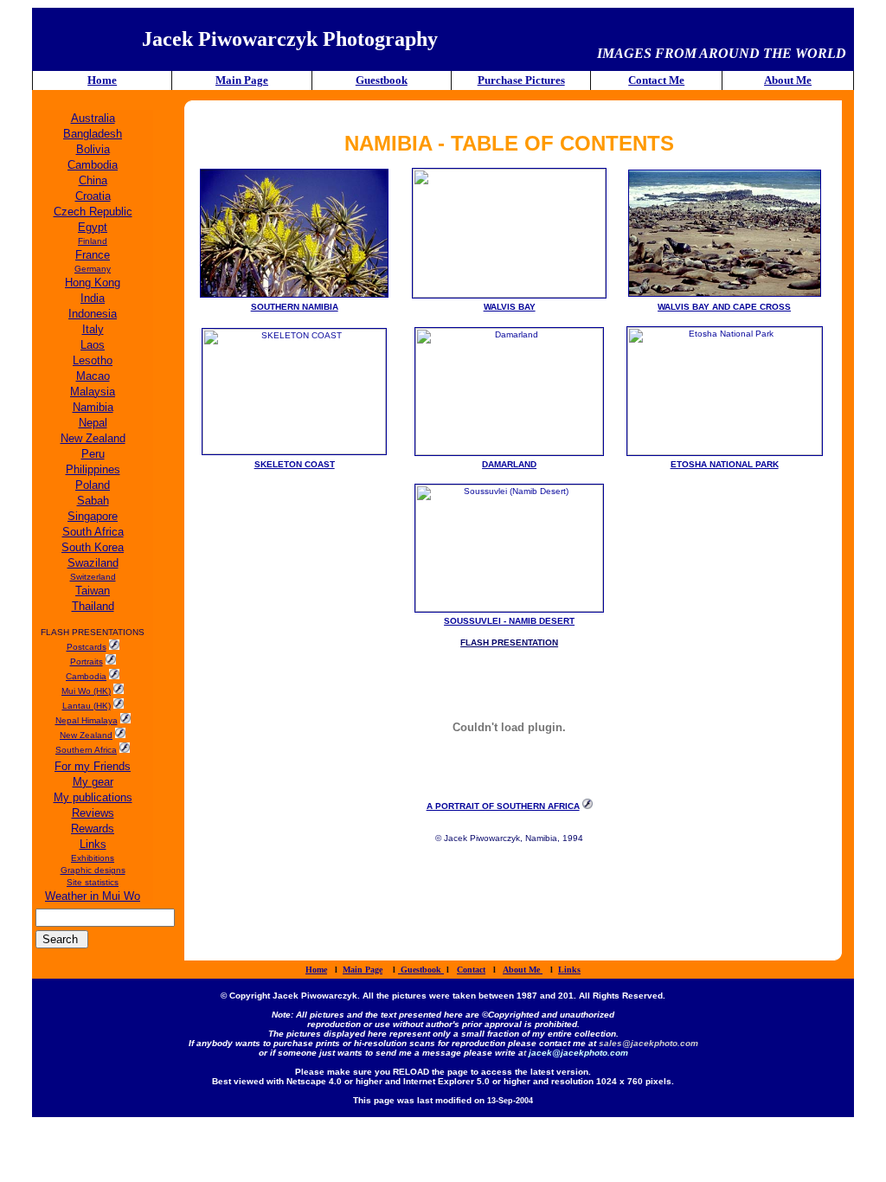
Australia (93, 118)
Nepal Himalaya (86, 720)
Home (102, 80)
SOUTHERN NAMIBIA (294, 307)
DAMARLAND (509, 464)
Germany (92, 268)
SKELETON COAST (294, 464)
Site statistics (93, 882)
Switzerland (93, 576)
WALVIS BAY (510, 307)
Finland (92, 241)
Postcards (86, 647)
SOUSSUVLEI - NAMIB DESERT (509, 621)
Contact (471, 969)
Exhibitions (92, 858)
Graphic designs (93, 870)
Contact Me (656, 80)
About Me (788, 80)
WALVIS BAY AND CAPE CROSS (724, 307)
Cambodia (86, 676)
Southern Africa (86, 750)
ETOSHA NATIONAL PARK (725, 464)
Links (569, 969)
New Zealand (86, 735)
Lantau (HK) (86, 705)
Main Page (241, 80)
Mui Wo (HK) (86, 691)
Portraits (86, 661)
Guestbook (382, 80)
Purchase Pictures (521, 80)
